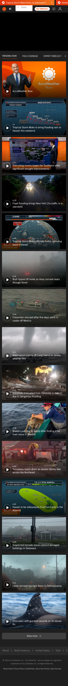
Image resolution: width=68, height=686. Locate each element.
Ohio (58, 650)
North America (22, 650)
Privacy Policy (19, 669)
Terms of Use (8, 669)
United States (42, 650)
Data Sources (56, 669)
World (5, 650)
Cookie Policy (30, 669)
